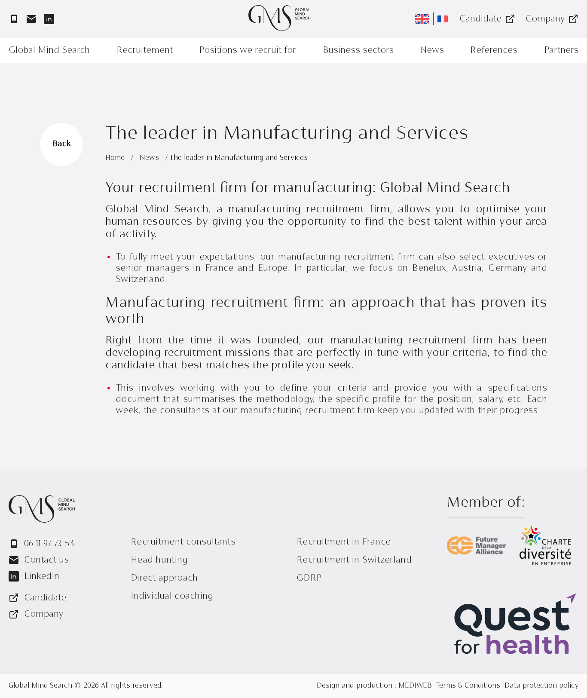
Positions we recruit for (247, 50)
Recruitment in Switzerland (354, 560)
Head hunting (159, 560)
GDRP (309, 578)
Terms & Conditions (468, 686)
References (493, 50)
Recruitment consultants (183, 542)
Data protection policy (541, 686)
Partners (561, 50)
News (432, 50)
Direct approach (164, 578)
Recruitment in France (344, 542)
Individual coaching (172, 596)
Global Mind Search (49, 50)
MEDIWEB (415, 686)
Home (116, 158)
